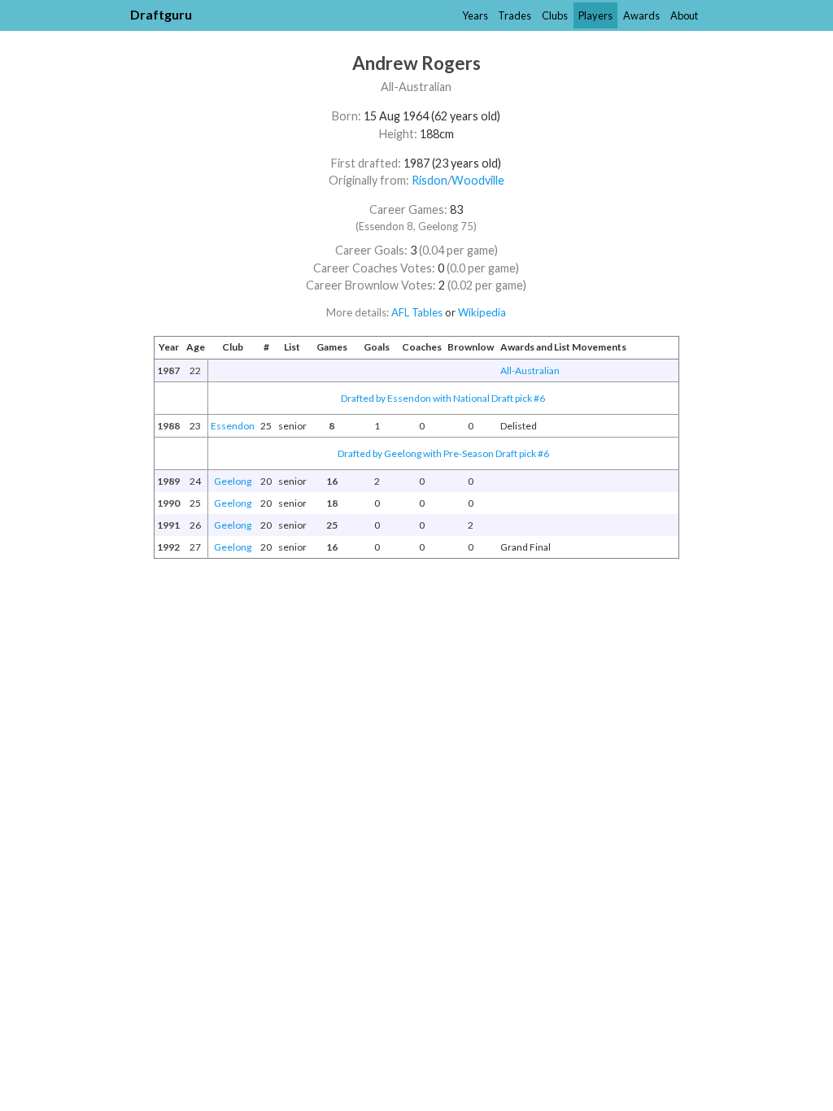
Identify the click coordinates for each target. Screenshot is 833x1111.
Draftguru (161, 14)
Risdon (429, 180)
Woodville (477, 180)
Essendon (233, 426)
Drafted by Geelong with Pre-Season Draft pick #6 (443, 453)
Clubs (555, 15)
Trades (514, 15)
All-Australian (530, 370)
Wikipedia (482, 312)
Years (475, 15)
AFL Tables (417, 312)
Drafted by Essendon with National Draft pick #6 (443, 398)
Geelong (232, 481)
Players (595, 15)
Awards (641, 15)
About (684, 15)
